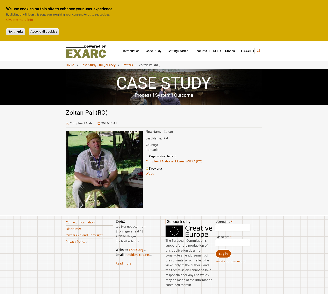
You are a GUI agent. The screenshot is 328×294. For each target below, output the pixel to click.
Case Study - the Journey (98, 65)
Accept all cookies (43, 31)
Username (222, 222)
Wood (150, 173)
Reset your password (230, 261)
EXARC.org (136, 250)
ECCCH (246, 51)
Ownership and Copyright (84, 235)
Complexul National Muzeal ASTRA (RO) (174, 161)
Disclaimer (73, 229)
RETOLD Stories (224, 51)
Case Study (153, 51)
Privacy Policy (75, 241)
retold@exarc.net (137, 255)
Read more (123, 263)
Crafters (127, 65)
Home (70, 65)
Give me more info (19, 20)
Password (222, 237)
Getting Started (178, 51)
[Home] (86, 51)
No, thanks (15, 31)
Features (201, 51)
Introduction (131, 51)
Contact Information (80, 222)
